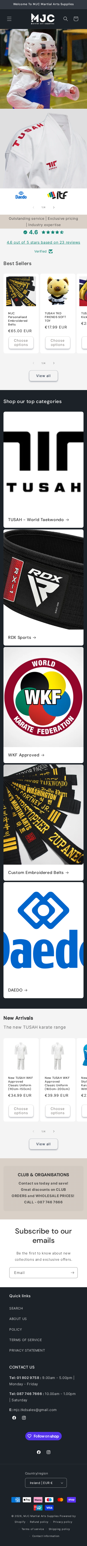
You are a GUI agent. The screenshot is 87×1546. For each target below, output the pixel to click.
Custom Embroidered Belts (36, 872)
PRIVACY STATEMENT (27, 1350)
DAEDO (15, 990)
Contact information (45, 1536)
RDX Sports (19, 637)
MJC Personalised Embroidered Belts (18, 319)
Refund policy (39, 1521)
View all (43, 376)
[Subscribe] (72, 1272)
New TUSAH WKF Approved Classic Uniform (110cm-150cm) (20, 1083)
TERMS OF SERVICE (25, 1340)
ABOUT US (18, 1319)
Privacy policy (62, 1521)
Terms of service (33, 1529)
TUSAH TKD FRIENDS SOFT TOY (55, 317)
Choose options (21, 342)
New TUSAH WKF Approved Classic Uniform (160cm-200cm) (57, 1083)
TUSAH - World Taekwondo (36, 520)
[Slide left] (33, 207)
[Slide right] (54, 207)
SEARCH (16, 1308)
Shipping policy (59, 1529)
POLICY (15, 1329)
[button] (9, 19)
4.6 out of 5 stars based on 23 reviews (43, 242)
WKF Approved (23, 755)
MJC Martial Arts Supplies (41, 1516)
